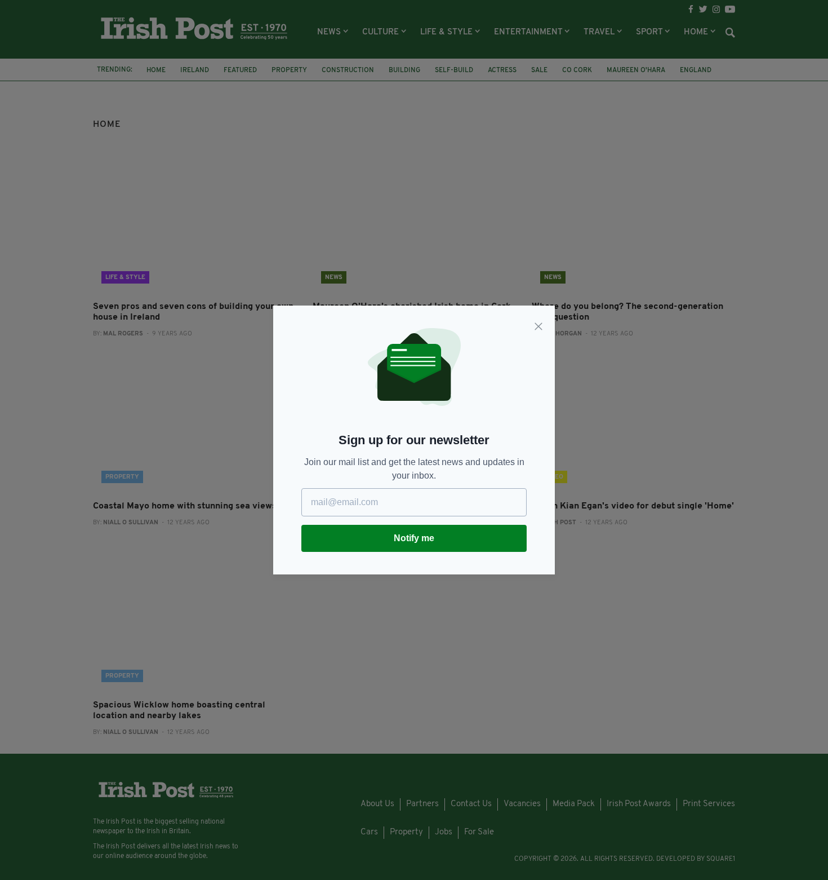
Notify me (414, 538)
